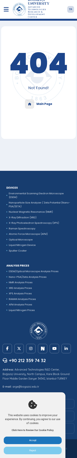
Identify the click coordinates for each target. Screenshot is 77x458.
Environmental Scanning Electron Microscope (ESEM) (36, 195)
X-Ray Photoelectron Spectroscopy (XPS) (34, 223)
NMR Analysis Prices (21, 282)
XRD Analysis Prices (20, 288)
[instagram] (31, 348)
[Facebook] (7, 348)
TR (70, 9)
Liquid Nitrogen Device (22, 245)
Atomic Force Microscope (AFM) (28, 234)
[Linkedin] (66, 348)
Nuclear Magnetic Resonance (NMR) (31, 212)
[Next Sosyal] (42, 348)
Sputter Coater (18, 250)
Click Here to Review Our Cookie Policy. (33, 430)
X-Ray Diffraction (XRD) (22, 217)
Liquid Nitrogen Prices (22, 310)
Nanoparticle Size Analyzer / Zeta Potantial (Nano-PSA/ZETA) (39, 204)
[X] (19, 348)
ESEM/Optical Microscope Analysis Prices (33, 271)
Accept (32, 440)
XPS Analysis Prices (20, 293)
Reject (32, 450)
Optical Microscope (21, 239)
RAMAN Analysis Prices (22, 299)
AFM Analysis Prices (20, 304)
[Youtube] (54, 348)
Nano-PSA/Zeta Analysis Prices (28, 277)
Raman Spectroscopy (22, 228)
